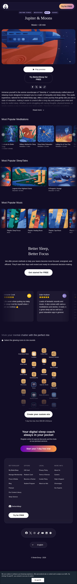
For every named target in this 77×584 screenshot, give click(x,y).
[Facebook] (26, 533)
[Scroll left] (3, 134)
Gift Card (27, 470)
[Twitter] (30, 533)
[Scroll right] (73, 134)
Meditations (38, 12)
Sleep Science (13, 497)
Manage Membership (15, 474)
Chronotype (58, 483)
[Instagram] (34, 533)
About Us (57, 470)
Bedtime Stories (25, 12)
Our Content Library (15, 492)
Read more (37, 110)
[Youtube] (42, 533)
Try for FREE (66, 6)
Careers (56, 474)
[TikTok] (38, 533)
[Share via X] (36, 87)
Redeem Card (28, 474)
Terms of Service (44, 474)
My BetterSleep (13, 470)
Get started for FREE (38, 272)
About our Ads (43, 483)
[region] (38, 577)
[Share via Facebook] (32, 87)
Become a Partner (29, 479)
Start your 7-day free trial (38, 449)
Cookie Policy (43, 479)
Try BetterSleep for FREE (38, 78)
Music (47, 12)
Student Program (29, 483)
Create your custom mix (38, 414)
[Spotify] (50, 533)
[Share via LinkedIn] (40, 87)
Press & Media (13, 479)
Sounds (55, 12)
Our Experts (58, 488)
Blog (10, 483)
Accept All (38, 580)
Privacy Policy (43, 470)
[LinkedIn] (46, 533)
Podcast (11, 488)
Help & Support (59, 479)
